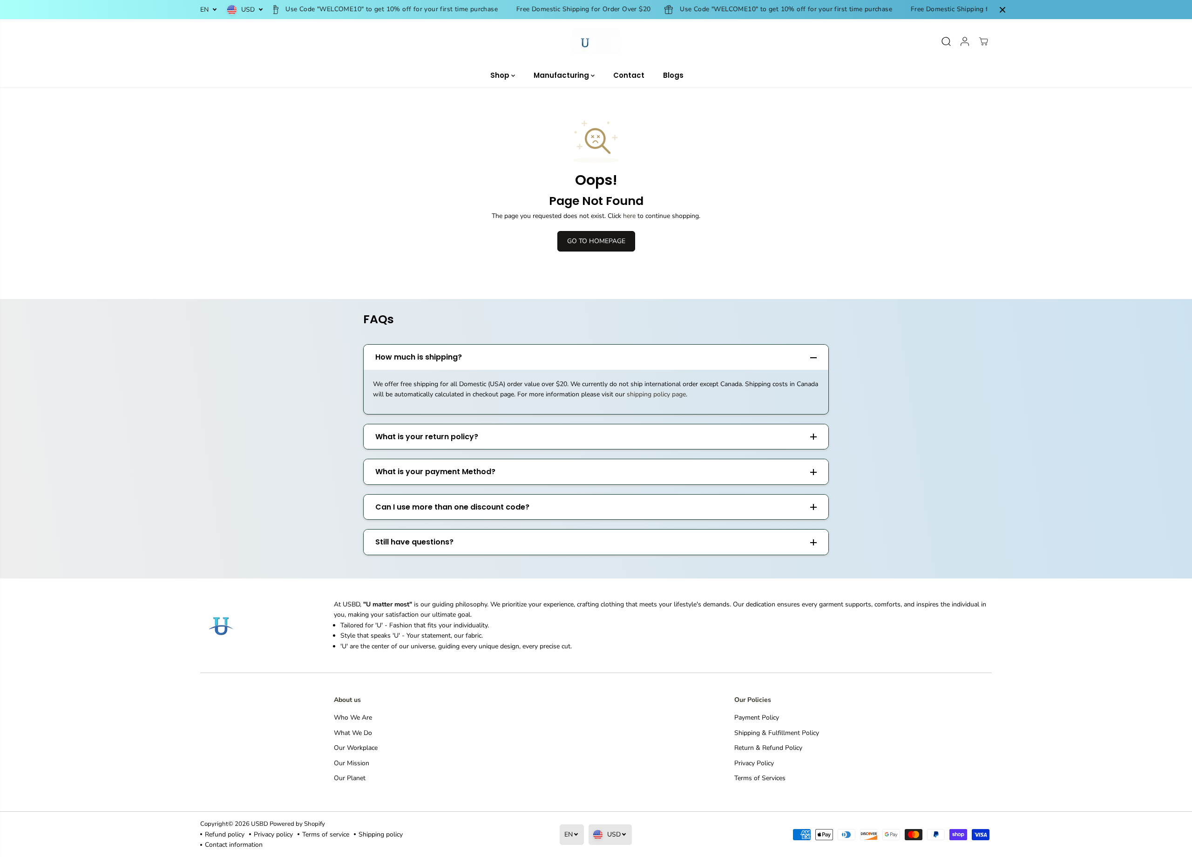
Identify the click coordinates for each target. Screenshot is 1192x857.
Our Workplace (356, 747)
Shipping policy (381, 834)
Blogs (673, 75)
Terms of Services (760, 778)
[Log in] (964, 41)
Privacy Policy (754, 763)
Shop (500, 75)
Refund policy (224, 834)
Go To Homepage (596, 241)
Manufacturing (562, 75)
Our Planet (350, 778)
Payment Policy (756, 717)
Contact (628, 75)
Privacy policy (273, 834)
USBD (259, 824)
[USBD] (596, 41)
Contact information (234, 844)
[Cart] (983, 41)
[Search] (946, 41)
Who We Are (353, 717)
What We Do (353, 732)
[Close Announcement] (1002, 10)
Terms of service (325, 834)
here (629, 215)
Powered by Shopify (297, 824)
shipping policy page (656, 394)
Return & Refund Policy (768, 747)
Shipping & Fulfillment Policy (776, 732)
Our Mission (351, 763)
